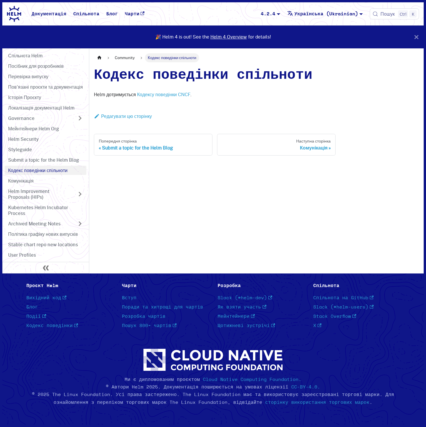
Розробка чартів (143, 316)
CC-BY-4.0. (305, 387)
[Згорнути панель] (45, 267)
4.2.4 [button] (268, 14)
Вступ (129, 297)
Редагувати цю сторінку (126, 116)
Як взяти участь (239, 307)
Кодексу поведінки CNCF (163, 94)
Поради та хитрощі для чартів (162, 307)
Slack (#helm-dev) (242, 297)
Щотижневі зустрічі (244, 325)
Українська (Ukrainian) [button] (326, 14)
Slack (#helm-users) (340, 307)
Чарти (132, 14)
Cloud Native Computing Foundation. (252, 379)
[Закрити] (416, 36)
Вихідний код (43, 297)
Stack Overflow (332, 316)
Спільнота (86, 14)
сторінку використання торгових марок (317, 402)
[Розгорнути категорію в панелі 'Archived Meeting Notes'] (80, 223)
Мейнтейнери (234, 316)
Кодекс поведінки (49, 325)
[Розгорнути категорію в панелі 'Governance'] (80, 118)
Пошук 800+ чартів (146, 325)
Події (33, 316)
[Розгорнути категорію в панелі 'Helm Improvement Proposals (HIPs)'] (80, 194)
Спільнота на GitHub (340, 297)
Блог (112, 14)
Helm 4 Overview (228, 37)
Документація (49, 14)
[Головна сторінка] (99, 57)
